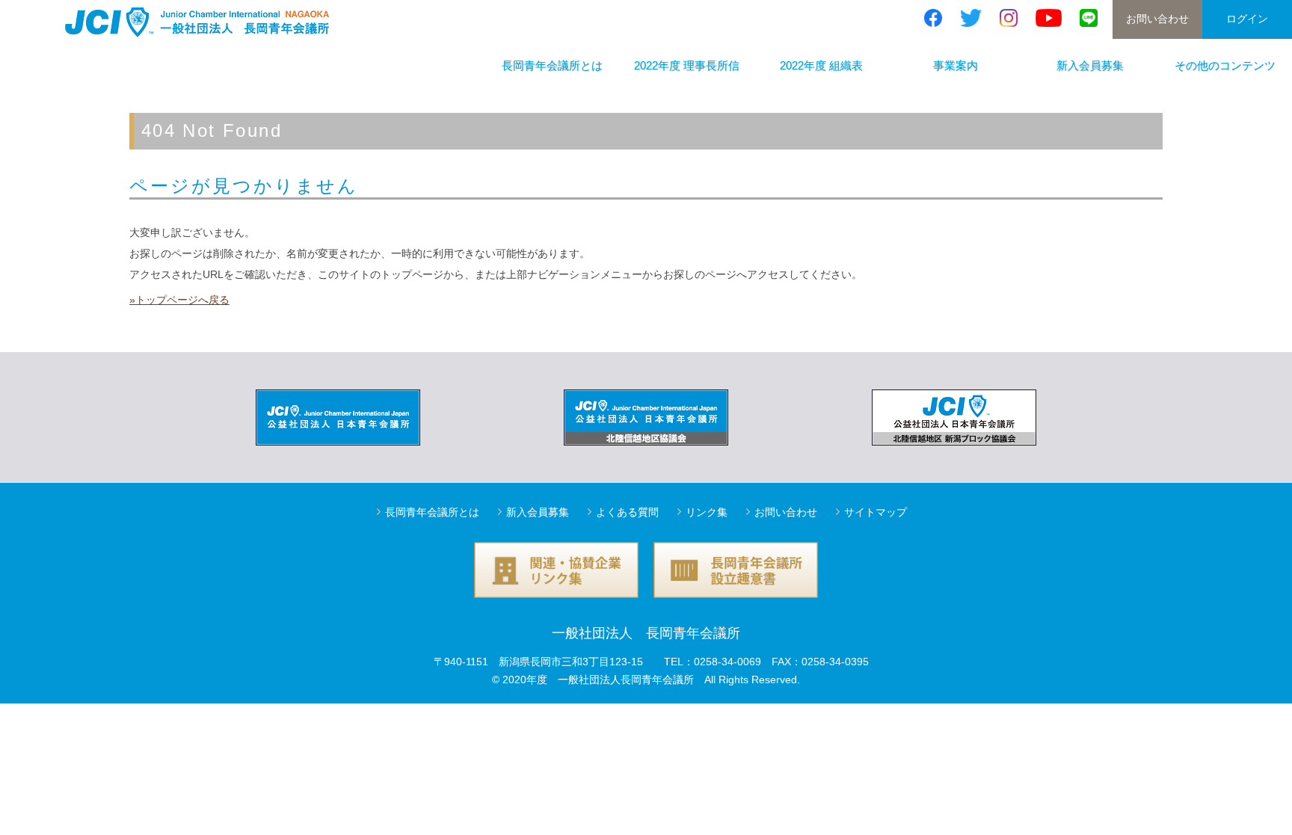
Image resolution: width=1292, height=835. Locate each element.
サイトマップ (875, 512)
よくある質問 (627, 512)
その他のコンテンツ (1225, 65)
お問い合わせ (1157, 19)
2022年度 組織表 (821, 65)
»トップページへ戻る (179, 300)
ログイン (1247, 19)
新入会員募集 (1090, 65)
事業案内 (955, 65)
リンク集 (706, 512)
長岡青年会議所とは (552, 65)
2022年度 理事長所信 (686, 65)
